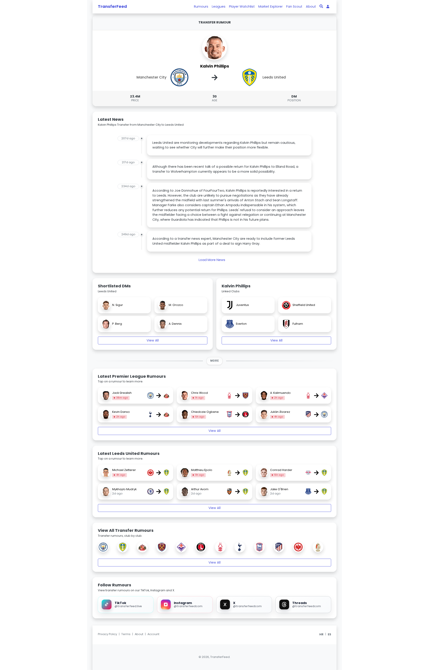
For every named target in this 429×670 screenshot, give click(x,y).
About (311, 6)
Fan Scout (294, 6)
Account (153, 634)
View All (153, 340)
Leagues (218, 6)
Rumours (201, 6)
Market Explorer (270, 6)
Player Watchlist (242, 6)
